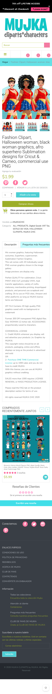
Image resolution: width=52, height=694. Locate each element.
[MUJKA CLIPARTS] (26, 27)
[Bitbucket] (26, 528)
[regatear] (33, 528)
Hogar (5, 62)
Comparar (7, 187)
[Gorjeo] (34, 523)
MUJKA (34, 667)
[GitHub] (15, 528)
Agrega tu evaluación (11, 171)
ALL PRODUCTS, (21, 225)
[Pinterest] (6, 530)
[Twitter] (25, 182)
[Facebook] (15, 182)
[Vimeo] (37, 528)
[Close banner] (49, 6)
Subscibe (9, 654)
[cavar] (3, 534)
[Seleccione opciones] (45, 477)
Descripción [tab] (10, 244)
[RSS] (19, 528)
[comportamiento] (6, 534)
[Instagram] (43, 523)
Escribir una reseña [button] (26, 503)
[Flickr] (22, 528)
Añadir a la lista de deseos (32, 187)
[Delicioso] (40, 528)
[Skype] (44, 528)
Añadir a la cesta (28, 195)
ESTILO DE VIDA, (21, 228)
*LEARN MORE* (40, 9)
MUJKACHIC (18, 222)
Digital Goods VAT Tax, (39, 225)
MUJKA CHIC (29, 232)
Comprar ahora (26, 204)
